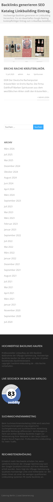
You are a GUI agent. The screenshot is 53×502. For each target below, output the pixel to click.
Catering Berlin (8, 495)
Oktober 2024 (11, 171)
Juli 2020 (8, 321)
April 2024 (9, 189)
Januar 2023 (10, 229)
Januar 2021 (10, 304)
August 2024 (10, 177)
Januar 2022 (10, 258)
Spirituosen (38, 74)
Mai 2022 (8, 246)
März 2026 (9, 148)
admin (20, 74)
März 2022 (9, 252)
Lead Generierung (25, 495)
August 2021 (10, 275)
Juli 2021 (8, 281)
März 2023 (9, 218)
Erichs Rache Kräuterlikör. (24, 68)
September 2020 (12, 316)
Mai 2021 (8, 287)
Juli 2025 (8, 154)
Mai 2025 (8, 160)
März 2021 (9, 298)
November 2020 (12, 310)
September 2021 (12, 269)
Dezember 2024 (12, 166)
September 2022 (12, 235)
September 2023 (12, 200)
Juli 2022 (8, 241)
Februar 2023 (11, 223)
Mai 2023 (8, 212)
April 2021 (9, 293)
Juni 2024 (8, 183)
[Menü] (48, 6)
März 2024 (9, 194)
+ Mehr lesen (43, 97)
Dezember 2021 (12, 264)
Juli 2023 (8, 206)
